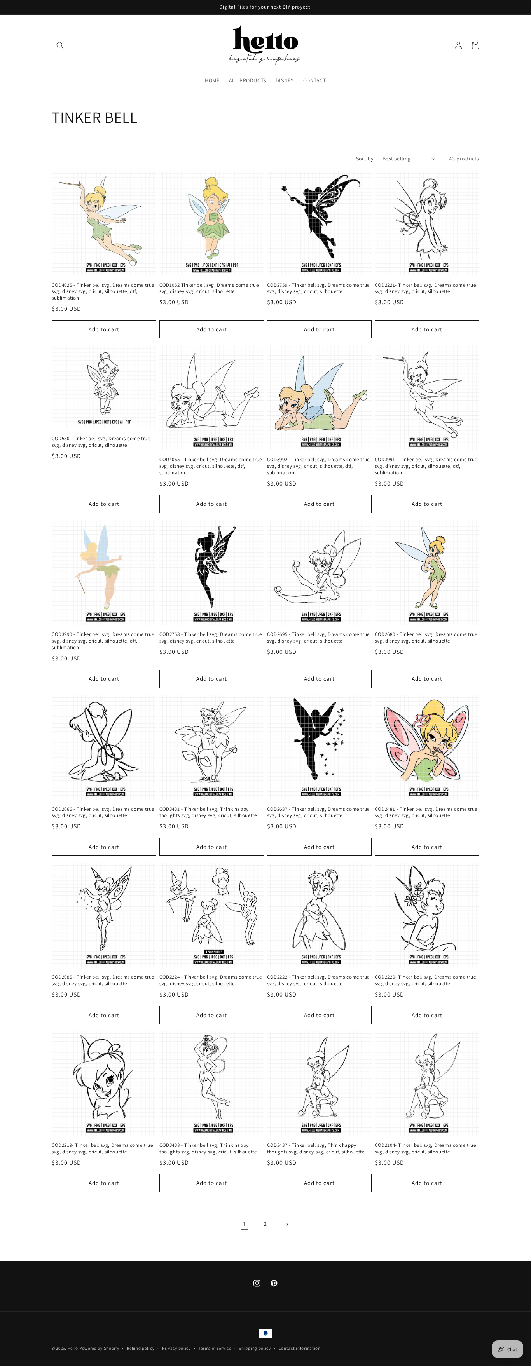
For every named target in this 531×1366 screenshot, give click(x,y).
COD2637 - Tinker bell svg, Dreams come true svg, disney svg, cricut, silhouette (318, 812)
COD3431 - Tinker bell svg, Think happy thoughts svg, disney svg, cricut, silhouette (208, 812)
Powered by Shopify (99, 1348)
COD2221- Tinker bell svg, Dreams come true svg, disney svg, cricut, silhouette (425, 288)
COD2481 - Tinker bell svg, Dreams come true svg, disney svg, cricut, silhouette (426, 812)
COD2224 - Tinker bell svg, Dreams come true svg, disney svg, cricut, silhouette (210, 980)
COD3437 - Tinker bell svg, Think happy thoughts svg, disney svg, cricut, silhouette (315, 1148)
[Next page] (286, 1224)
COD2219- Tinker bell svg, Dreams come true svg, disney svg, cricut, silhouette (102, 1148)
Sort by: (365, 158)
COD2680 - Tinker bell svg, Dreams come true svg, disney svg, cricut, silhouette (426, 637)
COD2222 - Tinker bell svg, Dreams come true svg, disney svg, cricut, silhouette (318, 980)
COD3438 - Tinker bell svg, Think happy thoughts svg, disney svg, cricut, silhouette (208, 1148)
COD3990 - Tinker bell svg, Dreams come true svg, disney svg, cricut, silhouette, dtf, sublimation (103, 641)
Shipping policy (255, 1348)
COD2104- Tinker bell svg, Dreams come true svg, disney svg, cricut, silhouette (425, 1148)
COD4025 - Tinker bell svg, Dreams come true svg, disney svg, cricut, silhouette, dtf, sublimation (103, 291)
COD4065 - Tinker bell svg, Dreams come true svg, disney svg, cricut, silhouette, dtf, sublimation (210, 466)
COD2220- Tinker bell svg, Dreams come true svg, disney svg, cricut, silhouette (425, 980)
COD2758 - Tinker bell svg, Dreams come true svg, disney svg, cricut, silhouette (210, 637)
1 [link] (244, 1224)
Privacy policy (176, 1348)
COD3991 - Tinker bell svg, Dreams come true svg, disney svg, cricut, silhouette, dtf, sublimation (426, 466)
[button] (60, 45)
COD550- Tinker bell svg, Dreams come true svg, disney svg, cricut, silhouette (101, 442)
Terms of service (214, 1348)
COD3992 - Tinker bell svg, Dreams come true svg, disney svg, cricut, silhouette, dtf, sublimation (318, 466)
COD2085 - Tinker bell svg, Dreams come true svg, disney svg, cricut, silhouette (103, 980)
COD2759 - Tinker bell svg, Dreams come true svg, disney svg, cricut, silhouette (318, 288)
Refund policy (140, 1348)
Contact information (300, 1348)
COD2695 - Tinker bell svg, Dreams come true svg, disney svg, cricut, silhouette (318, 637)
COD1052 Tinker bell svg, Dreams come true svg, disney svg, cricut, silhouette (209, 288)
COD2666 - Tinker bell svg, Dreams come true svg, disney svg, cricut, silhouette (103, 812)
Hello (73, 1348)
